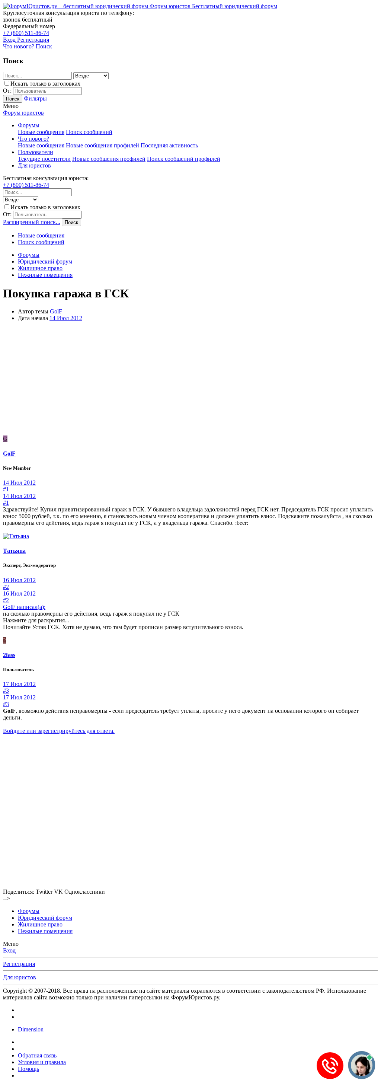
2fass (9, 655)
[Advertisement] (190, 380)
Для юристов (34, 165)
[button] (11, 106)
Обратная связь (37, 1055)
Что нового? (33, 138)
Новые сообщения (41, 132)
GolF (56, 311)
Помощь (28, 1069)
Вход (9, 950)
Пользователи (35, 152)
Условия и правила (42, 1062)
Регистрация (19, 964)
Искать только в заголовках (45, 83)
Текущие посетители (44, 159)
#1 (6, 489)
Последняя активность (169, 145)
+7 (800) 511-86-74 (26, 33)
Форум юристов (23, 112)
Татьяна (14, 551)
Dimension (31, 1029)
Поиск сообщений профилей (183, 159)
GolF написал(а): (24, 607)
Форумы (28, 125)
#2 (6, 587)
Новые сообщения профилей (102, 145)
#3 (6, 690)
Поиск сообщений (89, 132)
